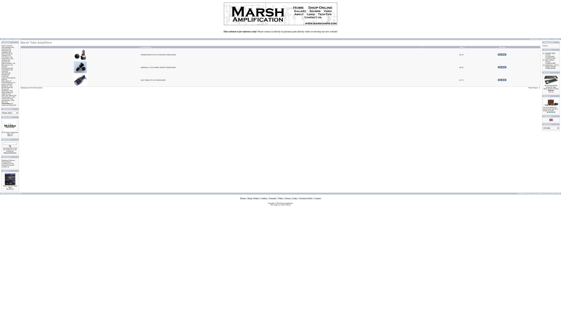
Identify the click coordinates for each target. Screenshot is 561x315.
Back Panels (6, 54)
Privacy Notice (6, 162)
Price (461, 47)
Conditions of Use (8, 163)
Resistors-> (5, 86)
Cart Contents (546, 39)
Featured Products (8, 165)
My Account (534, 39)
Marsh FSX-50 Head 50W (10, 186)
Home (243, 198)
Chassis (4, 60)
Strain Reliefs (6, 92)
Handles (4, 74)
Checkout (556, 39)
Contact (317, 198)
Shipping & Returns (8, 160)
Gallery (264, 198)
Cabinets (5, 55)
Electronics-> (6, 65)
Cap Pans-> (6, 57)
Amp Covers (6, 46)
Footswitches (6, 70)
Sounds (272, 198)
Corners (4, 62)
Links (294, 198)
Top (2, 39)
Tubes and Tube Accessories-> (7, 99)
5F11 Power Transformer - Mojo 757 (10, 133)
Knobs (4, 76)
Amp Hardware (7, 47)
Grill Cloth (5, 73)
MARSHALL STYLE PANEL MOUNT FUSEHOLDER (158, 67)
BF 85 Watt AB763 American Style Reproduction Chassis (551, 87)
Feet (3, 66)
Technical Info (305, 198)
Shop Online (253, 198)
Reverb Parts (6, 87)
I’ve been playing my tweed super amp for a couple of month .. (550, 109)
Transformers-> (7, 97)
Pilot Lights (5, 81)
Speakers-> (5, 90)
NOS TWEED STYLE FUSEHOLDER (153, 80)
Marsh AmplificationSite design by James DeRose (281, 204)
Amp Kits (5, 49)
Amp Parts (5, 50)
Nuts (3, 79)
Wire (3, 102)
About (287, 198)
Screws (4, 89)
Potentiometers (7, 82)
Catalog (8, 39)
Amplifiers (5, 52)
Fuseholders (16, 39)
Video (280, 198)
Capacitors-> (6, 58)
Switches (5, 94)
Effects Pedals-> (7, 63)
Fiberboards (6, 68)
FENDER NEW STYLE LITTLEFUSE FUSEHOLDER (158, 55)
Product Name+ (146, 47)
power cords (6, 84)
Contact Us (5, 167)
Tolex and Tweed (7, 95)
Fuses (4, 71)
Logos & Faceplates (8, 78)
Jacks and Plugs (7, 105)
